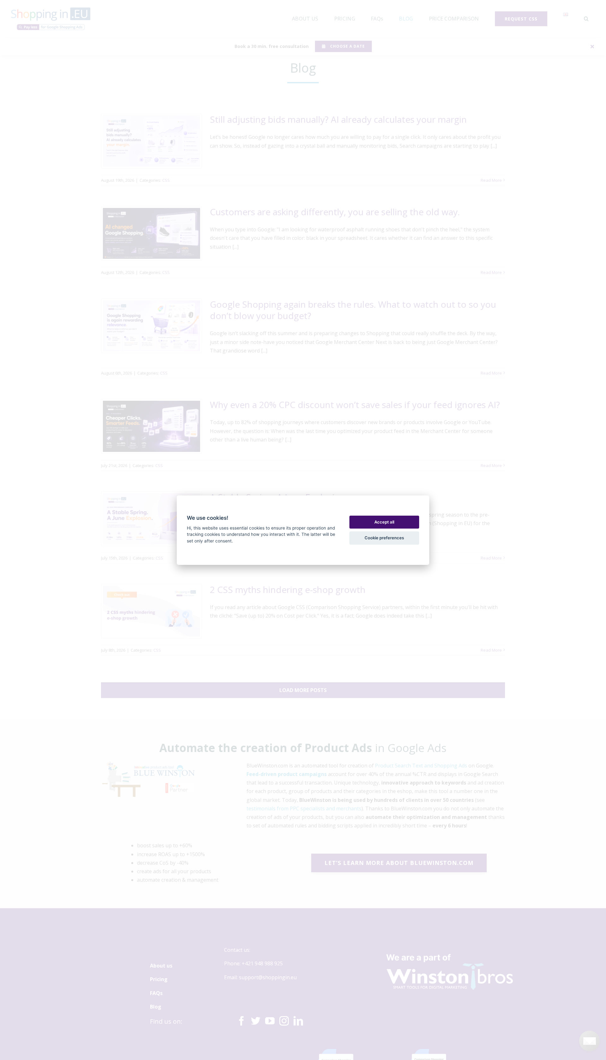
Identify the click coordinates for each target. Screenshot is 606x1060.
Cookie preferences (384, 537)
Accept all (384, 521)
